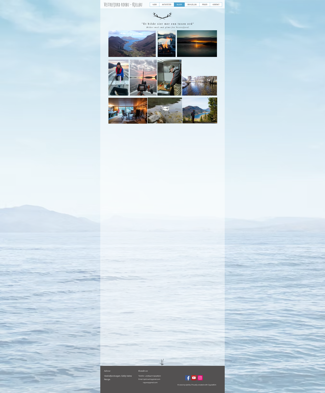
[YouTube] (193, 377)
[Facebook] (187, 377)
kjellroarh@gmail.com (151, 379)
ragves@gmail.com (150, 382)
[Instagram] (200, 377)
